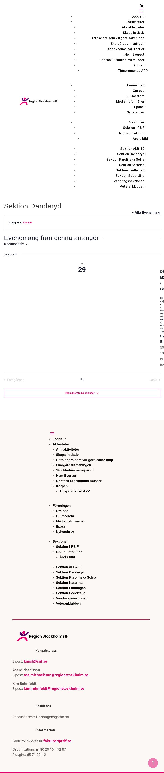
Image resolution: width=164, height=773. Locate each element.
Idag (82, 379)
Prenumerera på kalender (80, 393)
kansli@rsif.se (35, 661)
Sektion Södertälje (129, 176)
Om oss (138, 91)
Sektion (27, 222)
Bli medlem (135, 96)
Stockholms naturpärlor (126, 49)
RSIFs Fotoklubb (131, 133)
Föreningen (135, 85)
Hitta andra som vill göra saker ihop (117, 38)
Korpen (138, 65)
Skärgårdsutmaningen (127, 43)
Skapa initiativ (133, 33)
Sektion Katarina (131, 165)
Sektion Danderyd (130, 154)
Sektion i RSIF (133, 128)
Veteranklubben (132, 186)
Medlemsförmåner (130, 101)
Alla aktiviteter (133, 27)
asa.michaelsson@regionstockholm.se (55, 675)
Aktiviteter (136, 22)
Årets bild (140, 139)
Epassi (139, 107)
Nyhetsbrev (135, 112)
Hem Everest (134, 54)
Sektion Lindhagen (130, 170)
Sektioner (136, 122)
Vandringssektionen (129, 181)
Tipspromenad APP (133, 71)
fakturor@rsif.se (57, 741)
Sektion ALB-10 (132, 149)
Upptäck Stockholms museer (121, 60)
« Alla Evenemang (146, 212)
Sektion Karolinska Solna (125, 159)
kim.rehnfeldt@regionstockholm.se (54, 688)
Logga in (137, 16)
